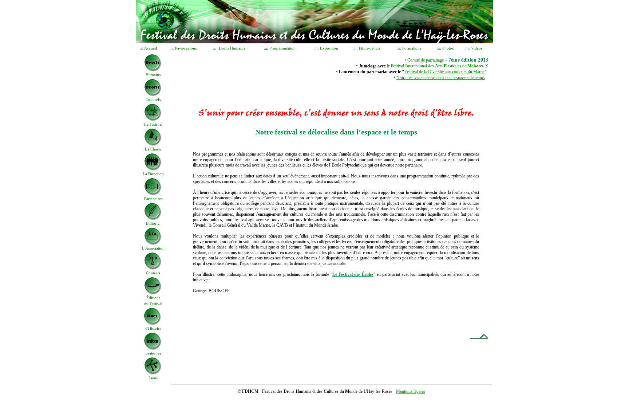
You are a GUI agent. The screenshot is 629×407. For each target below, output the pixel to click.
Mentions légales (410, 391)
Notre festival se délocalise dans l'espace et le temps (440, 77)
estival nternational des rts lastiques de (437, 66)
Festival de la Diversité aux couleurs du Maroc (444, 71)
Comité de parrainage (425, 60)
